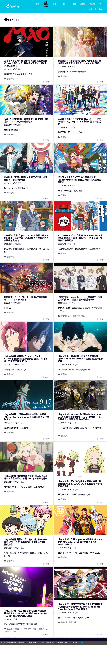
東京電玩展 (15, 631)
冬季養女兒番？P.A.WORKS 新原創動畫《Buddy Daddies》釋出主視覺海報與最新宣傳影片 (79, 180)
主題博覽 (27, 629)
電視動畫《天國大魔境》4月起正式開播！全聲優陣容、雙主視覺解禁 (25, 178)
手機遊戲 (41, 629)
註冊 (90, 9)
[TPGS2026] (46, 4)
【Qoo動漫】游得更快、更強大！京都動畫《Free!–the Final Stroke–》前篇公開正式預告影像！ (80, 358)
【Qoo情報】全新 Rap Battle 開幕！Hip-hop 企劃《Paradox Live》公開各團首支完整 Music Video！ (80, 542)
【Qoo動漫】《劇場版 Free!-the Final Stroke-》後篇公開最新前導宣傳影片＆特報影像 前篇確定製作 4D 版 (26, 358)
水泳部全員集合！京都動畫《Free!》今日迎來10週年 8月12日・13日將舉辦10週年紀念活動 (79, 121)
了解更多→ (81, 643)
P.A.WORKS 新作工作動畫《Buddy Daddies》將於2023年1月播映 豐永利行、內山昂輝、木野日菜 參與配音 (80, 238)
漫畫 (74, 4)
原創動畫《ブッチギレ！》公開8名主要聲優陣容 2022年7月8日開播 (25, 298)
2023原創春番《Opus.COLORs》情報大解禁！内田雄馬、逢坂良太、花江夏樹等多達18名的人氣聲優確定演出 (26, 238)
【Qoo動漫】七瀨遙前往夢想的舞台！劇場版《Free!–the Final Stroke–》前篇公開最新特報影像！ (26, 417)
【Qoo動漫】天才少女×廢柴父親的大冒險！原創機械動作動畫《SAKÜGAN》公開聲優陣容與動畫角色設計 (80, 484)
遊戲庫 (82, 4)
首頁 (37, 4)
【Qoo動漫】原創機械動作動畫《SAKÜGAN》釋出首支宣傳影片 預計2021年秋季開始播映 (26, 477)
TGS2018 (18, 629)
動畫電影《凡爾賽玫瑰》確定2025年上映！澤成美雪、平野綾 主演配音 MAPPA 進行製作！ (80, 62)
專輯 (34, 629)
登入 (100, 9)
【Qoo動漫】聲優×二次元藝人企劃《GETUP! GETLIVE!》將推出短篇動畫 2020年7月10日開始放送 (26, 542)
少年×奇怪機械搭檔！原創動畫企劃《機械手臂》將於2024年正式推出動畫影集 (26, 120)
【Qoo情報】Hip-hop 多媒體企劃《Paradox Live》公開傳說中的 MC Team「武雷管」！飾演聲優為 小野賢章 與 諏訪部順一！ (79, 417)
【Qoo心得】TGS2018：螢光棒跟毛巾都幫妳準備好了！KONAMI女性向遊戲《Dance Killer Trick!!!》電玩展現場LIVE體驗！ (26, 613)
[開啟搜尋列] (100, 4)
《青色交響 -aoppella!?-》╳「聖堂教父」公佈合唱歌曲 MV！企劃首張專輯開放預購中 (80, 298)
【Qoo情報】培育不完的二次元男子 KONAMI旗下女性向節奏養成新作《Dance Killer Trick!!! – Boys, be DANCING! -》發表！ (80, 607)
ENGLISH (92, 4)
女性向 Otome (66, 316)
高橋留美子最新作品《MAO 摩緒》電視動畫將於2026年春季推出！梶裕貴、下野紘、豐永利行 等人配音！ (25, 63)
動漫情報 (10, 79)
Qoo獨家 (10, 629)
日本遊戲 (72, 622)
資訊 (54, 4)
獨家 (64, 4)
